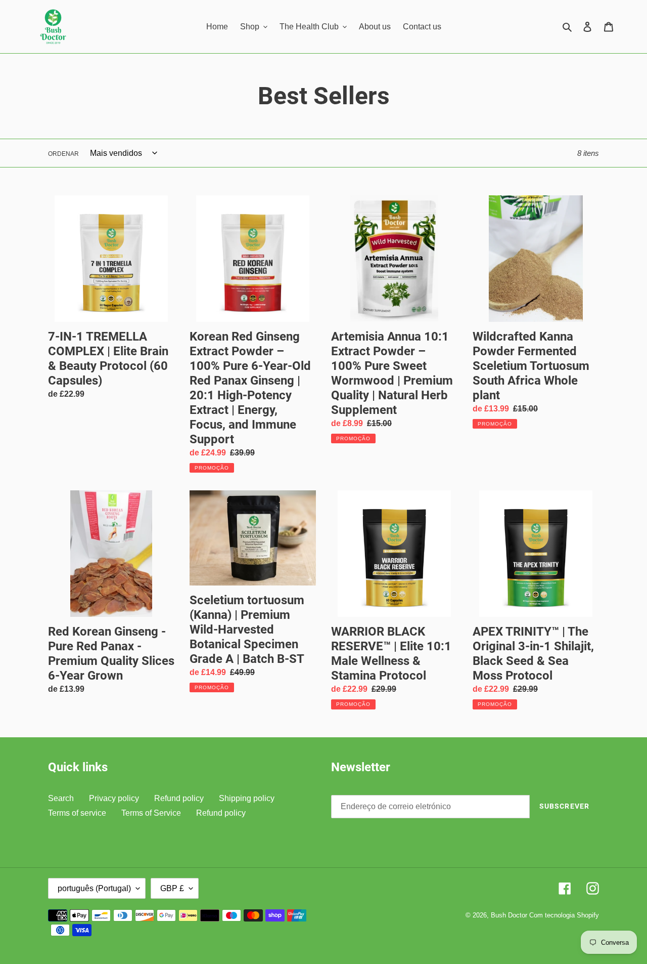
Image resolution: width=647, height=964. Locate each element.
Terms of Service (151, 813)
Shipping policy (246, 798)
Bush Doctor (509, 915)
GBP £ (172, 888)
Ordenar (63, 153)
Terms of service (77, 813)
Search (61, 798)
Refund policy (179, 798)
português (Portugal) (94, 888)
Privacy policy (114, 798)
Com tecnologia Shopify (564, 915)
